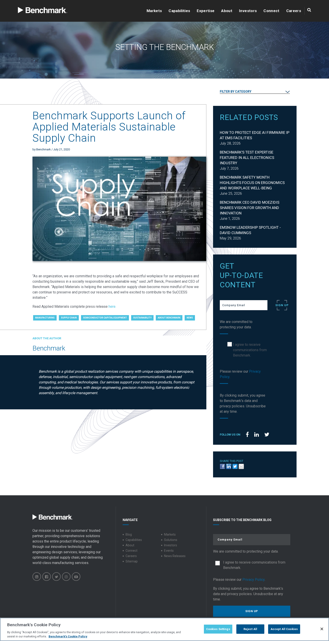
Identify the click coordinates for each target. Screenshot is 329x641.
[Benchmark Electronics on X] (56, 576)
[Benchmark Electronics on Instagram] (66, 576)
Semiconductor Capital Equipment (105, 317)
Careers (293, 11)
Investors (248, 11)
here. (112, 306)
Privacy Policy (253, 579)
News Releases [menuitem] (175, 556)
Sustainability (142, 317)
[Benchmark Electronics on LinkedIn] (36, 576)
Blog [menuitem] (129, 534)
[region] (164, 629)
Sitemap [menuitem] (132, 561)
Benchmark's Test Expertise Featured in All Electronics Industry (247, 157)
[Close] (322, 629)
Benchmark (43, 149)
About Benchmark (169, 317)
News (190, 317)
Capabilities (179, 11)
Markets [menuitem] (170, 534)
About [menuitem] (130, 545)
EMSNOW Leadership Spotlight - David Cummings (250, 230)
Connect (271, 11)
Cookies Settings (218, 629)
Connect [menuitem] (131, 550)
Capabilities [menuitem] (134, 540)
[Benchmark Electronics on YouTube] (76, 576)
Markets (154, 11)
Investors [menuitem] (170, 545)
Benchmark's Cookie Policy (68, 636)
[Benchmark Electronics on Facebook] (46, 576)
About (226, 11)
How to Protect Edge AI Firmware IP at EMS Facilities (254, 135)
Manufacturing (45, 317)
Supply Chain (69, 317)
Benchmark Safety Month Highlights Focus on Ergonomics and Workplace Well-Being (252, 182)
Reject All (250, 629)
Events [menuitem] (169, 550)
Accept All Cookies (284, 629)
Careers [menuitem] (131, 556)
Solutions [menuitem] (170, 540)
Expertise (205, 11)
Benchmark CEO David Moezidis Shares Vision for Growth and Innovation (249, 207)
